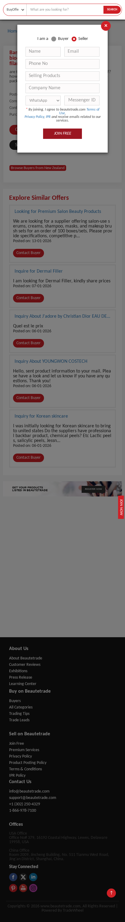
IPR (48, 117)
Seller (83, 39)
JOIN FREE (62, 133)
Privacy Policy (34, 117)
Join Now (121, 507)
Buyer (63, 39)
